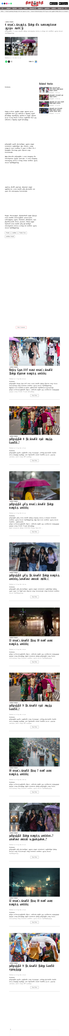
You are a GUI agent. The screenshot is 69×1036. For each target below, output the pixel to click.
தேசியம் (15, 8)
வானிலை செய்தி (10, 236)
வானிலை (14, 232)
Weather (8, 232)
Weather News (22, 232)
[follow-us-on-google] (36, 61)
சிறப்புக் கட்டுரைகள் (63, 8)
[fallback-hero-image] (44, 90)
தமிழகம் (8, 8)
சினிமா (25, 8)
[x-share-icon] (9, 62)
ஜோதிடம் (40, 8)
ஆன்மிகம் (47, 8)
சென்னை (53, 518)
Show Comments (21, 327)
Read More (34, 395)
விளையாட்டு (33, 8)
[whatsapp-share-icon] (6, 62)
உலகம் (20, 8)
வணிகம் (54, 8)
